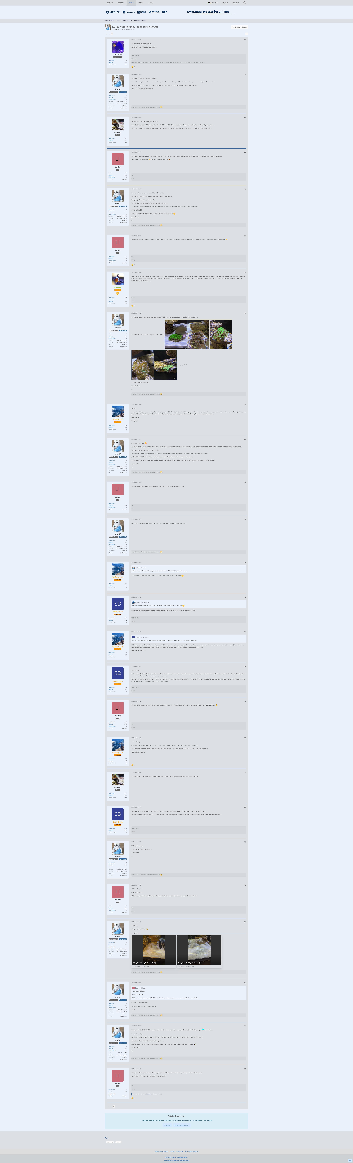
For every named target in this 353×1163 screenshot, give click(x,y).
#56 (245, 666)
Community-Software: (176, 1157)
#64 (245, 982)
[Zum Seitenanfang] (350, 1160)
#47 (245, 272)
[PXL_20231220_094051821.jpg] (221, 335)
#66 (245, 1069)
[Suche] (244, 3)
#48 (245, 313)
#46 (245, 236)
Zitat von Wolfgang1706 (142, 602)
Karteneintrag (112, 99)
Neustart (118, 1142)
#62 (245, 885)
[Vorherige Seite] (106, 33)
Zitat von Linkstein (140, 988)
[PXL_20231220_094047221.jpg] (198, 335)
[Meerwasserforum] (176, 15)
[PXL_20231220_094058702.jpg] (142, 365)
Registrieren (235, 2)
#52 (245, 519)
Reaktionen (111, 60)
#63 (245, 922)
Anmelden (225, 2)
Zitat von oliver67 (140, 568)
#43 (245, 117)
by (176, 1160)
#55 (245, 632)
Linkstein (148, 1094)
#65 (245, 1026)
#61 (245, 842)
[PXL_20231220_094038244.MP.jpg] (175, 335)
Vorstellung (110, 1142)
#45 (245, 189)
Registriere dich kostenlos (180, 1120)
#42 (245, 74)
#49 (245, 404)
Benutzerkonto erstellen (182, 1125)
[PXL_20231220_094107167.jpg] (165, 365)
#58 (245, 738)
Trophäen (111, 299)
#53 (245, 562)
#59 (245, 772)
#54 (245, 597)
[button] (213, 3)
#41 (245, 40)
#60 (245, 807)
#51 (245, 482)
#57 (245, 701)
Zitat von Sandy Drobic (142, 637)
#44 (245, 152)
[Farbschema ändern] (247, 1152)
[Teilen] (246, 34)
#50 (245, 439)
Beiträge (111, 62)
